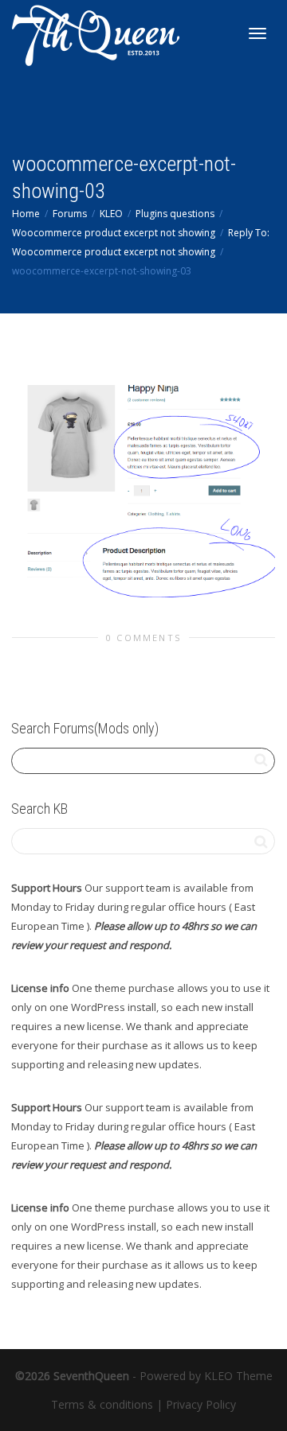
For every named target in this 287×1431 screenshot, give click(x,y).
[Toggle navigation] (257, 33)
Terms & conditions (102, 1404)
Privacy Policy (201, 1404)
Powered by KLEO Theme (206, 1375)
